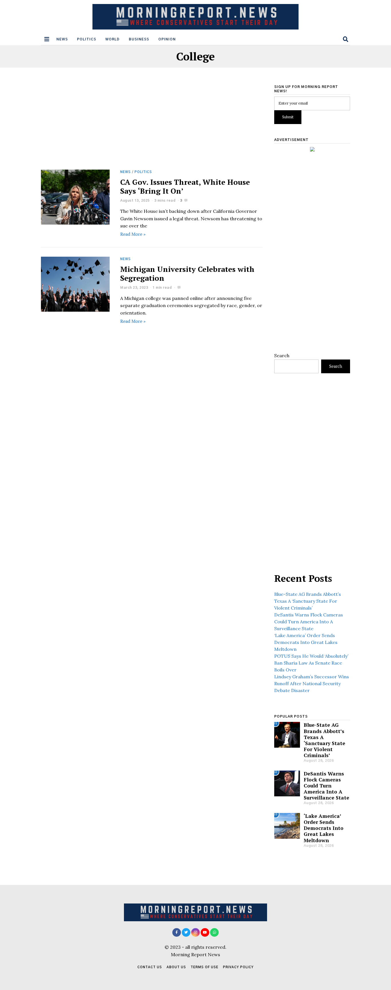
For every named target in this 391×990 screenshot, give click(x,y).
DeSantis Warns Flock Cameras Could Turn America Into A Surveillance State (308, 621)
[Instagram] (195, 932)
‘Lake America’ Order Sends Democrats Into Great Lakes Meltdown (305, 642)
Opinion (167, 39)
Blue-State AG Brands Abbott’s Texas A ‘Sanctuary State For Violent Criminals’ (307, 601)
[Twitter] (186, 932)
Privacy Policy (238, 967)
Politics (86, 39)
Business (139, 39)
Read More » (133, 234)
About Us (176, 967)
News (62, 39)
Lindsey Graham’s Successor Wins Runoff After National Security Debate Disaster (311, 683)
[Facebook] (176, 932)
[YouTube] (205, 932)
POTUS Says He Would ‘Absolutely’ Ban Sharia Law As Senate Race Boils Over (311, 663)
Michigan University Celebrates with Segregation (187, 273)
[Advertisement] (152, 127)
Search (281, 355)
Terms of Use (204, 967)
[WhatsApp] (214, 932)
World (112, 39)
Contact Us (149, 967)
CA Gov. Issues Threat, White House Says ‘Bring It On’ (185, 186)
